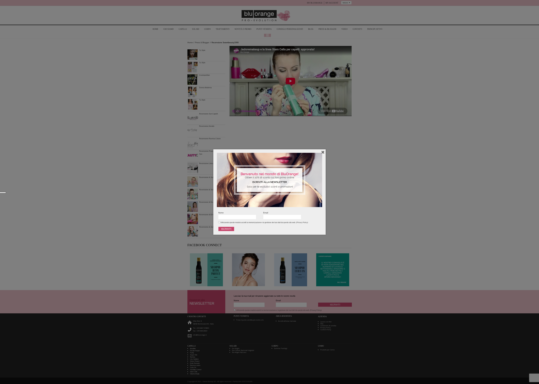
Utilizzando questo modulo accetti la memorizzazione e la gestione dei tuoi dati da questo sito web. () (264, 222)
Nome (221, 213)
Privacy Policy (302, 222)
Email (265, 213)
